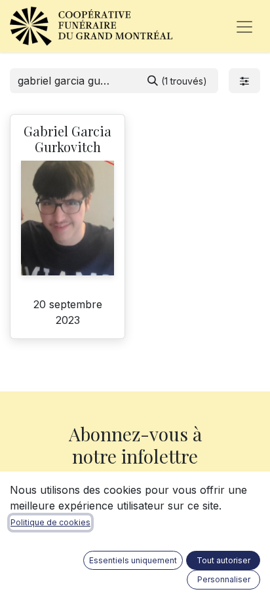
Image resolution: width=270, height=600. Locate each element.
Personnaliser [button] (223, 579)
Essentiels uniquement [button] (133, 560)
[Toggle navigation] (244, 26)
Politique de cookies (50, 522)
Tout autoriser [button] (223, 560)
